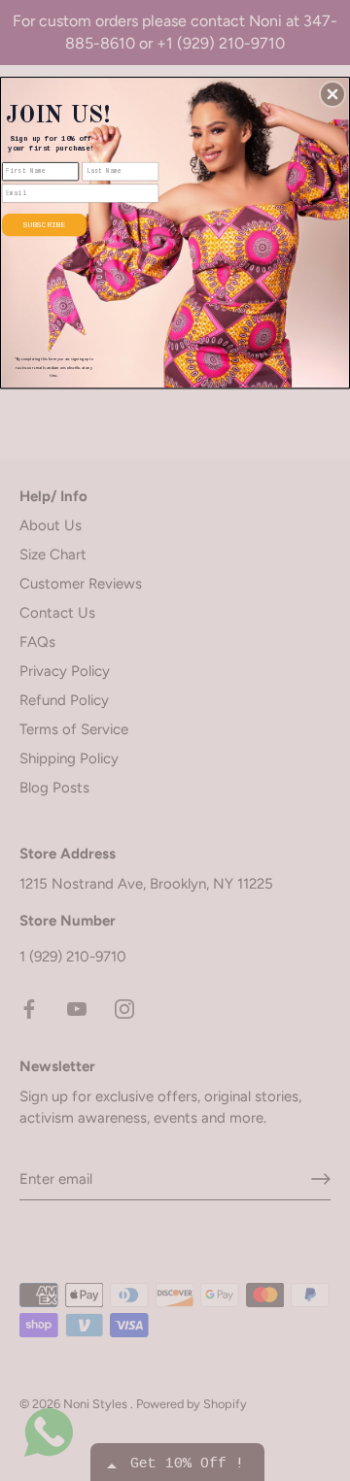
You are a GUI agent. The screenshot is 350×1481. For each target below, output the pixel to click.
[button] (332, 94)
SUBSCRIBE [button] (44, 224)
